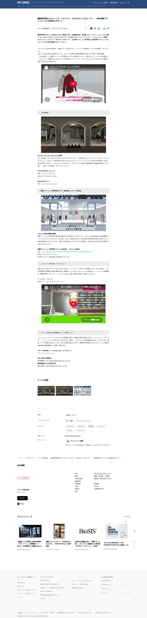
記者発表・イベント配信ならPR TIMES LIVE (52, 588)
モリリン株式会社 (43, 458)
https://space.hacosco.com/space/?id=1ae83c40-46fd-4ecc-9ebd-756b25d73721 (67, 252)
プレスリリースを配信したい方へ (27, 593)
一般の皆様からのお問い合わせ (102, 612)
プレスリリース (29, 458)
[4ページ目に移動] (128, 521)
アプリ (42, 6)
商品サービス (70, 415)
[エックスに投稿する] (91, 28)
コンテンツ (101, 426)
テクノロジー (26, 6)
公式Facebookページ (107, 580)
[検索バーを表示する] (128, 2)
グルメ (96, 6)
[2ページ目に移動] (126, 521)
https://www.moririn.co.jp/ (45, 353)
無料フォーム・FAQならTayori (80, 584)
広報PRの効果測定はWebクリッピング (50, 595)
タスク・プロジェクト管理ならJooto (81, 580)
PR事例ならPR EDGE (77, 588)
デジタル (69, 430)
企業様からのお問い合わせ (85, 612)
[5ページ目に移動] (129, 521)
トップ (20, 458)
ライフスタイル (79, 6)
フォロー (23, 498)
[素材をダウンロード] (104, 28)
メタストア (81, 426)
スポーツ (103, 6)
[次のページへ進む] (135, 531)
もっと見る (126, 516)
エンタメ (49, 6)
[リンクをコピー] (107, 28)
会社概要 (20, 612)
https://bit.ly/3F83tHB (48, 173)
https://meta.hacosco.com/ (54, 281)
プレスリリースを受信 (101, 3)
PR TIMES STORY (45, 580)
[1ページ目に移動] (125, 521)
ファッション (68, 6)
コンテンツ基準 (43, 612)
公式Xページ (104, 589)
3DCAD (91, 426)
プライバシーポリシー (31, 612)
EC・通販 (69, 421)
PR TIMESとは (21, 583)
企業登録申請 (114, 3)
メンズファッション (83, 421)
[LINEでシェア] (98, 28)
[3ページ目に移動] (127, 521)
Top (18, 6)
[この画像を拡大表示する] (46, 391)
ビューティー (58, 6)
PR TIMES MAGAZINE (46, 591)
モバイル (35, 6)
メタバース (70, 426)
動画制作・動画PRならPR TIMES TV (49, 584)
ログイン (123, 3)
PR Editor (42, 598)
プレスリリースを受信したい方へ (27, 590)
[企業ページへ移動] (23, 479)
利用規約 (52, 612)
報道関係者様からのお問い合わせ (66, 612)
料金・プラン (21, 586)
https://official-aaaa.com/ (49, 184)
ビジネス (89, 6)
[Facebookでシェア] (95, 28)
